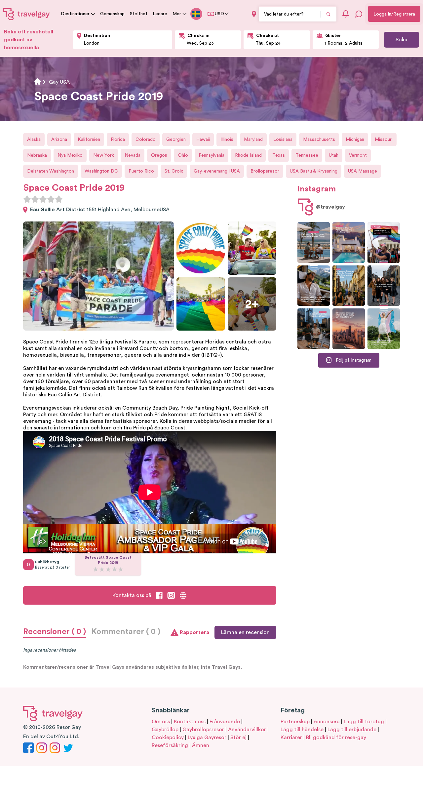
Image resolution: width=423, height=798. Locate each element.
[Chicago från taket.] (313, 328)
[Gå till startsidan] (26, 13)
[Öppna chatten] (359, 14)
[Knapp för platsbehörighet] (254, 14)
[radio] (27, 199)
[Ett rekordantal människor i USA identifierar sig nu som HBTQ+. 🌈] (383, 242)
